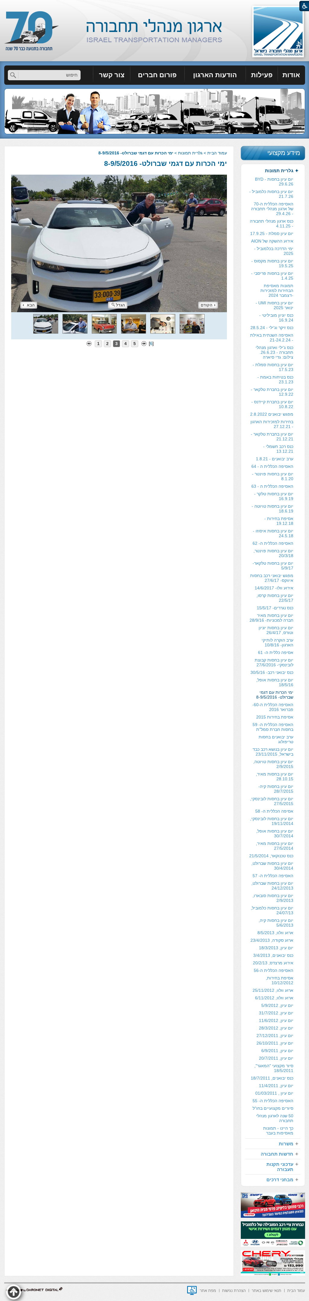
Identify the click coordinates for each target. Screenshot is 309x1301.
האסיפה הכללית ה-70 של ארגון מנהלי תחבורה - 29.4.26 (272, 208)
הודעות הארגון (215, 75)
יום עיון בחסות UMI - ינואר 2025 (274, 305)
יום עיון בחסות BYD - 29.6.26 (274, 181)
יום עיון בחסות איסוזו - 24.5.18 (273, 533)
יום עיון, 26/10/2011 (274, 1043)
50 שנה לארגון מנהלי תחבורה (274, 1118)
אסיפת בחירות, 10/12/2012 (279, 980)
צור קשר (111, 75)
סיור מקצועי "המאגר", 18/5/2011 (273, 1068)
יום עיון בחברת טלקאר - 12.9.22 (272, 392)
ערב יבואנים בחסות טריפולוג (276, 739)
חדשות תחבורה (277, 1154)
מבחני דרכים (279, 1179)
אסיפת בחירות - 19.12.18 (278, 521)
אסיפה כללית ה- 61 (275, 652)
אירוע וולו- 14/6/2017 (274, 587)
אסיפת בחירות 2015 (274, 717)
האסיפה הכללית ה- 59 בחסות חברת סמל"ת (273, 727)
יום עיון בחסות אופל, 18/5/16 (274, 682)
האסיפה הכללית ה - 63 (272, 486)
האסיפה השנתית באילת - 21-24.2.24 (271, 337)
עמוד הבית (217, 153)
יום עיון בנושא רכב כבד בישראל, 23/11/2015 (273, 752)
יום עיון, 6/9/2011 (277, 1050)
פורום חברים (157, 75)
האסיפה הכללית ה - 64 (272, 466)
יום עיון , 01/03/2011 (274, 1093)
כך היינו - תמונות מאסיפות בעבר (278, 1130)
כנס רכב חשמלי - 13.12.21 (278, 449)
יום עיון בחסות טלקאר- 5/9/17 (273, 565)
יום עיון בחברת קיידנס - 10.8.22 (272, 404)
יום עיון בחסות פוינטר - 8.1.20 (272, 476)
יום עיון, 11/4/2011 (276, 1085)
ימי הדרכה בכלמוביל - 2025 (273, 251)
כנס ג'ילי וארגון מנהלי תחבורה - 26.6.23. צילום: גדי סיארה (274, 352)
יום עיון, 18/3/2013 (276, 947)
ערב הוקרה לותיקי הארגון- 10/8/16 (277, 642)
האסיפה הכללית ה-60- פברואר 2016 (272, 707)
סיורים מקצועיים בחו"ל (273, 1108)
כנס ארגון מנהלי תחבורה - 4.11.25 (271, 223)
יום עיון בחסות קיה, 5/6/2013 (276, 923)
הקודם (206, 305)
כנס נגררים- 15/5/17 (275, 607)
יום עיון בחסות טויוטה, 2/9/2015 (273, 764)
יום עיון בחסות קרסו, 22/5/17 (274, 598)
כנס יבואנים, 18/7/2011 (272, 1078)
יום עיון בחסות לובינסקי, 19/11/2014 (271, 821)
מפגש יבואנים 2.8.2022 (271, 414)
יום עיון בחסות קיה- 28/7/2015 (275, 789)
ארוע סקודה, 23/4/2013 (271, 940)
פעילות (261, 75)
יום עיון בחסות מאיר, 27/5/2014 (274, 846)
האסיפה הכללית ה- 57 (273, 875)
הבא (31, 305)
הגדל (120, 305)
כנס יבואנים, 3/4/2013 (273, 955)
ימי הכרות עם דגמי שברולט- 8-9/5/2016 (165, 163)
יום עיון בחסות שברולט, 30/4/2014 (272, 866)
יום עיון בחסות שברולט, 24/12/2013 (272, 885)
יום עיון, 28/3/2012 (276, 1028)
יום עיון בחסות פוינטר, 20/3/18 (273, 553)
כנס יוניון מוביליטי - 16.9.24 (276, 317)
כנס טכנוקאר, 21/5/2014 (271, 855)
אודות (291, 75)
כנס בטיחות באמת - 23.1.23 (275, 379)
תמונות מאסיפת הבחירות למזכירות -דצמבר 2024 (276, 290)
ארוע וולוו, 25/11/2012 (273, 990)
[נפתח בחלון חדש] (192, 1290)
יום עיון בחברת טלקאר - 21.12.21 (272, 436)
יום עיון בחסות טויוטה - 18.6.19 (272, 508)
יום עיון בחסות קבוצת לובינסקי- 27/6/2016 (274, 662)
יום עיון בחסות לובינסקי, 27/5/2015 (271, 801)
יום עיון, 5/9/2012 (277, 1005)
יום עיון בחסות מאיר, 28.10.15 (274, 776)
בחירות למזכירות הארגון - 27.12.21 (271, 424)
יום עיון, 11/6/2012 (276, 1020)
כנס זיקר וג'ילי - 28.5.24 (271, 327)
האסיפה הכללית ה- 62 (273, 543)
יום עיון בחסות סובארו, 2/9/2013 (273, 898)
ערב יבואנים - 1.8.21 (274, 458)
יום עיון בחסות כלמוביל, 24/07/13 (272, 910)
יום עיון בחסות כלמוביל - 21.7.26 (271, 194)
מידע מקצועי (283, 152)
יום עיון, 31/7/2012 (276, 1013)
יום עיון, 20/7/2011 (276, 1058)
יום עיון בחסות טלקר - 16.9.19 (273, 496)
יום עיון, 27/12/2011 (274, 1035)
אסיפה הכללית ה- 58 (274, 811)
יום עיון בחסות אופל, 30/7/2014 (274, 833)
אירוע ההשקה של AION (272, 241)
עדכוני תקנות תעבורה (279, 1167)
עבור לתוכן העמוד (155, 5)
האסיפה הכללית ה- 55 (273, 1100)
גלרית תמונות (190, 153)
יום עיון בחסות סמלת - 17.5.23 (273, 367)
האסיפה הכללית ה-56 (273, 970)
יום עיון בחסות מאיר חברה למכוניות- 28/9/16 (271, 618)
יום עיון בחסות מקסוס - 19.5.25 (272, 263)
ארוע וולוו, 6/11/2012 (274, 997)
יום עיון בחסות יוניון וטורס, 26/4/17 (276, 630)
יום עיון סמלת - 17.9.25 (271, 233)
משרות (286, 1143)
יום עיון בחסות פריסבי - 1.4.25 (272, 276)
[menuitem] (291, 75)
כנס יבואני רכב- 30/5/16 (271, 672)
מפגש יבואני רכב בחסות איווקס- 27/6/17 (271, 578)
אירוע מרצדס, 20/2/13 (273, 962)
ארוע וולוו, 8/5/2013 (275, 932)
